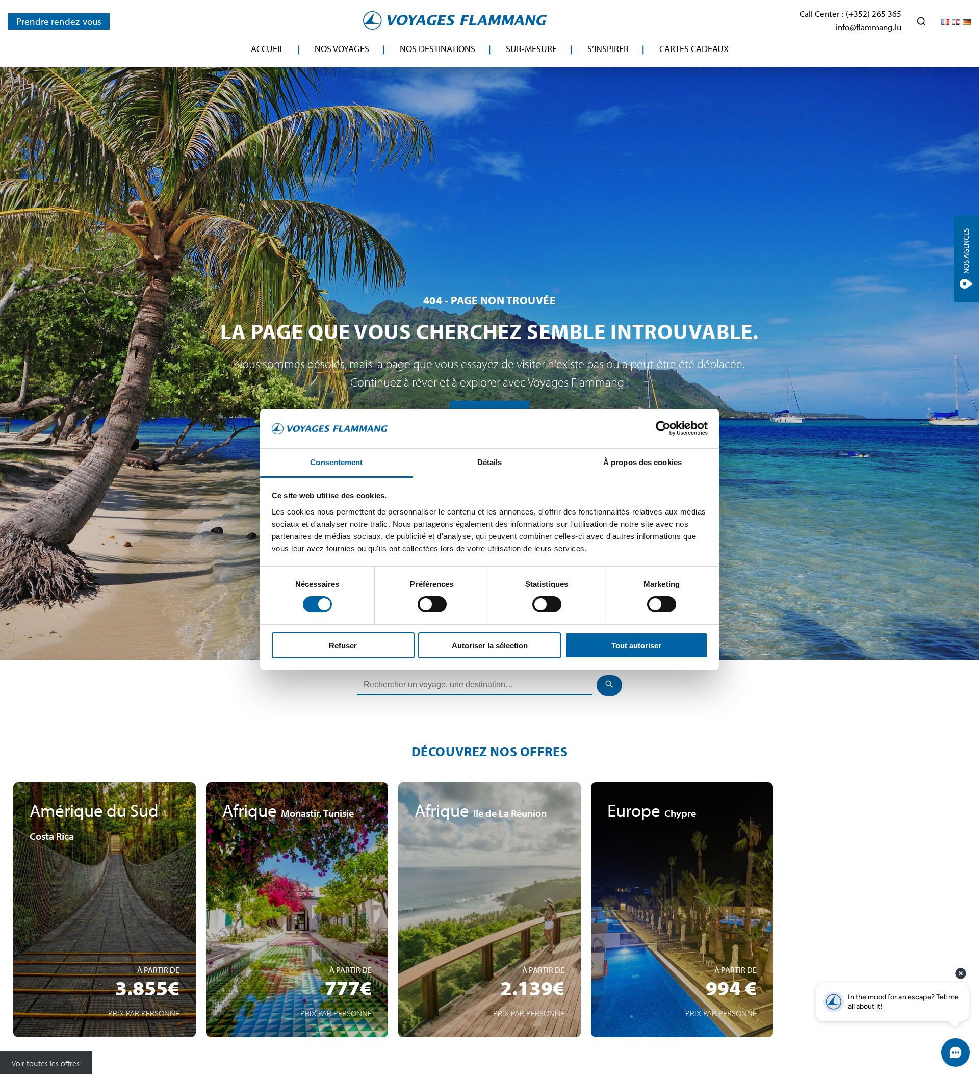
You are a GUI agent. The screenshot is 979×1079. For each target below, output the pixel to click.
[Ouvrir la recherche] (921, 21)
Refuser (343, 645)
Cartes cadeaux (694, 49)
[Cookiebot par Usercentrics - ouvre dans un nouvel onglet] (663, 428)
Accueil (267, 49)
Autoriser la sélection (490, 645)
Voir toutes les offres (46, 1063)
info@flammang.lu (868, 26)
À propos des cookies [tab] (642, 462)
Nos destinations (437, 49)
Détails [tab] (489, 462)
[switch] (432, 604)
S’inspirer (608, 49)
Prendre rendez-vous (58, 21)
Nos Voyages (342, 49)
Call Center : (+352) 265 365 (850, 13)
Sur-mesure (531, 49)
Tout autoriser (636, 645)
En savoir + (104, 990)
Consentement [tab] (336, 462)
